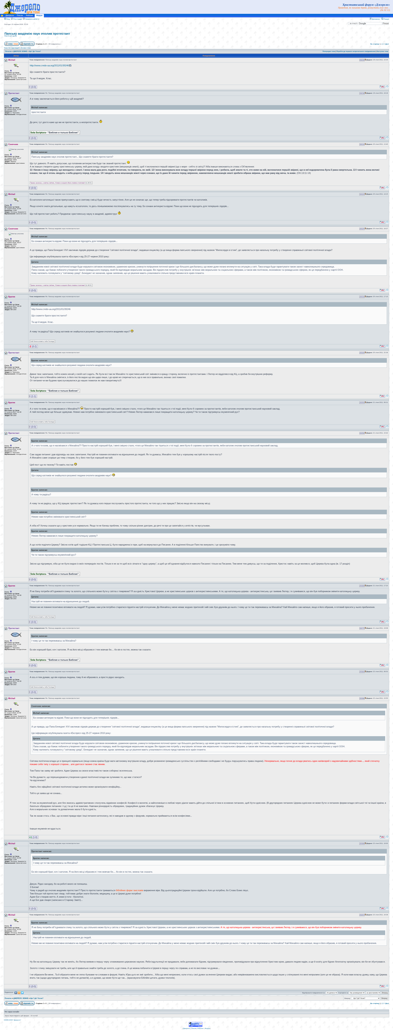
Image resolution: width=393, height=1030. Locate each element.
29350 (362, 403)
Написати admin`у (32, 19)
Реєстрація (17, 19)
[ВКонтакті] (16, 993)
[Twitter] (22, 993)
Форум (39, 15)
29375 (362, 628)
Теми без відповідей (11, 48)
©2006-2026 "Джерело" (12, 1020)
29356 (362, 433)
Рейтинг (29, 15)
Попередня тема (329, 51)
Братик (11, 297)
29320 (362, 194)
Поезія (20, 15)
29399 (362, 843)
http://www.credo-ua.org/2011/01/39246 (49, 65)
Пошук (386, 19)
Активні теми (26, 48)
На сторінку (374, 44)
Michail (11, 60)
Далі (387, 44)
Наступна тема (382, 51)
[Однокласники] (19, 993)
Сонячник (13, 144)
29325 (362, 229)
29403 (362, 915)
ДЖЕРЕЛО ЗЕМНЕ (20, 51)
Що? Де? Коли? (35, 51)
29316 (362, 144)
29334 (362, 297)
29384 (362, 672)
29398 (362, 698)
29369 (362, 586)
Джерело (10, 15)
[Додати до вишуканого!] (2, 16)
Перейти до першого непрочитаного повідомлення (356, 51)
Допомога (375, 19)
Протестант (13, 93)
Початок (8, 51)
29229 (362, 60)
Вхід (8, 19)
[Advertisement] (353, 36)
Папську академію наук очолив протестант (37, 33)
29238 (362, 93)
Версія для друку (10, 36)
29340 (362, 353)
